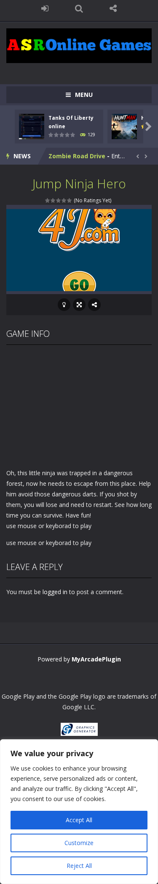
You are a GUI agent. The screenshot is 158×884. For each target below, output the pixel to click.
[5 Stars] (69, 200)
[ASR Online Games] (79, 45)
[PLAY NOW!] (31, 126)
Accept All (79, 820)
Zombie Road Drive (76, 156)
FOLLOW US (113, 8)
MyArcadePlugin (96, 659)
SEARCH (79, 8)
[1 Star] (48, 200)
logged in (55, 592)
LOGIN (45, 8)
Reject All (79, 866)
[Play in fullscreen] (79, 304)
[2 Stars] (53, 200)
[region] (79, 811)
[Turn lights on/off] (64, 304)
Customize (79, 843)
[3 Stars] (59, 200)
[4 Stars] (64, 200)
